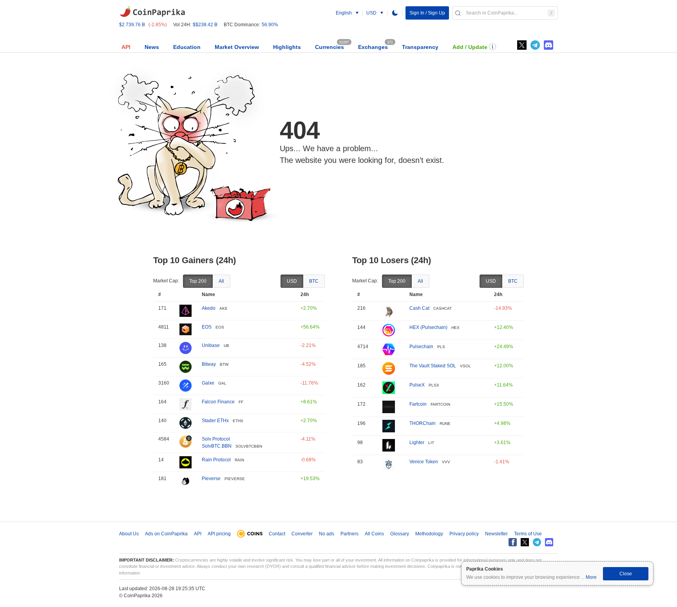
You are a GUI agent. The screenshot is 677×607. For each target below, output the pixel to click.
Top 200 (197, 281)
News (152, 47)
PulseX (417, 385)
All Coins (374, 534)
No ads (326, 534)
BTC (314, 281)
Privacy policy (464, 534)
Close (625, 573)
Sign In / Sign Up (427, 13)
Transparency (420, 47)
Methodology (429, 534)
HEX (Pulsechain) (428, 327)
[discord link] (548, 45)
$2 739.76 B (132, 24)
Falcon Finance (218, 402)
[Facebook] (513, 542)
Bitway (209, 364)
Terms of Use (528, 534)
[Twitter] (522, 45)
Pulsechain (421, 346)
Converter (302, 534)
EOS (207, 327)
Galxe (208, 383)
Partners (349, 534)
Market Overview (237, 47)
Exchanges (373, 47)
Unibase (211, 345)
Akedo (208, 308)
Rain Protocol (216, 459)
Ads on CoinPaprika (166, 534)
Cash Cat (419, 308)
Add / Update (470, 47)
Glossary (399, 534)
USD (292, 281)
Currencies (329, 47)
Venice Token (423, 461)
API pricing (219, 534)
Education (187, 47)
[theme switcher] (395, 13)
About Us (129, 534)
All (221, 281)
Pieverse (211, 478)
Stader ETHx (215, 420)
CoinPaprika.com (152, 11)
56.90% (270, 24)
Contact (277, 534)
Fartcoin (418, 404)
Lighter (416, 442)
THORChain (422, 423)
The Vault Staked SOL (432, 366)
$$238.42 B (205, 24)
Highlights (287, 47)
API (125, 47)
